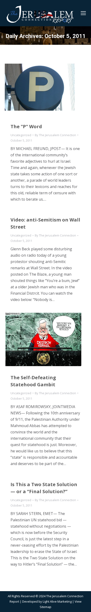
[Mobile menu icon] (83, 13)
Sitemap (45, 607)
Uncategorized (20, 135)
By (55, 135)
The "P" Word (26, 126)
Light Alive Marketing (57, 601)
